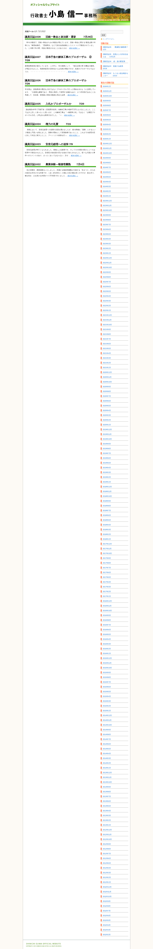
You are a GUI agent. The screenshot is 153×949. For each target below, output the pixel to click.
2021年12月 (107, 315)
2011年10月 (107, 896)
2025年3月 (107, 129)
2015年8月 (107, 677)
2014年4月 (107, 753)
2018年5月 (107, 520)
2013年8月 (107, 792)
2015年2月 (107, 706)
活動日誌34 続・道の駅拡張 (114, 61)
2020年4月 (107, 410)
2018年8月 (107, 506)
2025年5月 (107, 120)
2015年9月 (107, 672)
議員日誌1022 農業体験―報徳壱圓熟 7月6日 (54, 164)
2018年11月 (107, 491)
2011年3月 (107, 930)
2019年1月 (107, 482)
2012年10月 (107, 839)
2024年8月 (107, 163)
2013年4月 (107, 811)
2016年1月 (107, 653)
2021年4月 (107, 353)
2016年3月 (107, 644)
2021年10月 (107, 325)
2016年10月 (107, 611)
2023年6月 (107, 229)
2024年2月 (107, 191)
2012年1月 (107, 882)
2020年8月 (107, 391)
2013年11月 (107, 777)
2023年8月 (107, 220)
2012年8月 (107, 849)
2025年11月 (107, 91)
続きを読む (74, 48)
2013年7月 (107, 796)
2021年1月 (107, 367)
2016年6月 (107, 630)
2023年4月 (107, 239)
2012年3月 (107, 873)
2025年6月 (107, 115)
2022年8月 (107, 277)
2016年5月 (107, 634)
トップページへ (108, 39)
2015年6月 (107, 687)
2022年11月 (107, 263)
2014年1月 (107, 768)
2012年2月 (107, 877)
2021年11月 (107, 320)
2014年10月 (107, 725)
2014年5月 (107, 749)
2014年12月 (107, 715)
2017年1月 (107, 596)
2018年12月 (107, 487)
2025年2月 (107, 134)
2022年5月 (107, 291)
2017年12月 (107, 544)
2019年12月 (107, 429)
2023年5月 (107, 234)
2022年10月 (107, 267)
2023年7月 (107, 225)
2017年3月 (107, 587)
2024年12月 (107, 144)
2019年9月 (107, 444)
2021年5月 (107, 348)
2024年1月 (107, 196)
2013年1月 (107, 825)
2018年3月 (107, 529)
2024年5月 (107, 177)
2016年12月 (107, 601)
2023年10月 (107, 210)
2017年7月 (107, 568)
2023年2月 (107, 248)
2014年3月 (107, 758)
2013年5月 (107, 806)
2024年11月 (107, 148)
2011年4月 (107, 925)
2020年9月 (107, 387)
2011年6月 (107, 915)
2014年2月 (107, 763)
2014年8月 (107, 734)
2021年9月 (107, 329)
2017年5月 (107, 577)
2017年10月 (107, 553)
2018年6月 (107, 515)
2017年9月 (107, 558)
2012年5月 (107, 863)
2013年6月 (107, 801)
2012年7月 (107, 854)
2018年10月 (107, 496)
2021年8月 (107, 334)
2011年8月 (107, 906)
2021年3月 (107, 358)
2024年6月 (107, 172)
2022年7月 (107, 282)
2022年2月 (107, 306)
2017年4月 (107, 582)
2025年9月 (107, 101)
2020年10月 (107, 382)
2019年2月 (107, 477)
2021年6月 (107, 344)
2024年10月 (107, 153)
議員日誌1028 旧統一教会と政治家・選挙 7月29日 (59, 36)
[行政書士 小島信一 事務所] (76, 12)
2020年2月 (107, 420)
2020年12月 (107, 372)
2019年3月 (107, 472)
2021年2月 (107, 363)
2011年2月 (107, 935)
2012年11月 (107, 834)
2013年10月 (107, 782)
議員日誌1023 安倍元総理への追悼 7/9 (49, 144)
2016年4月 (107, 639)
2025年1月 (107, 139)
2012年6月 (107, 858)
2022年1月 (107, 310)
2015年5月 (107, 692)
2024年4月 (107, 182)
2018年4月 (107, 525)
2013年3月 (107, 815)
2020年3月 (107, 415)
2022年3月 (107, 301)
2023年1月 (107, 253)
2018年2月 (107, 534)
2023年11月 (107, 205)
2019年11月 (107, 434)
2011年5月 (107, 920)
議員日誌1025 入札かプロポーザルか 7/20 (54, 103)
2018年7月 (107, 510)
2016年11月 (107, 606)
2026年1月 (107, 86)
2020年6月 (107, 401)
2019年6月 (107, 458)
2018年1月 (107, 539)
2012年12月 (107, 830)
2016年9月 (107, 615)
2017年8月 (107, 563)
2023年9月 (107, 215)
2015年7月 (107, 682)
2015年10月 (107, 668)
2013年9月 (107, 787)
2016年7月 (107, 625)
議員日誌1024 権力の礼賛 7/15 (48, 124)
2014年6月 (107, 744)
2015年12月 (107, 658)
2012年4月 (107, 868)
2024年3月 (107, 186)
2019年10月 (107, 439)
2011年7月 (107, 911)
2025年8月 (107, 105)
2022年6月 (107, 286)
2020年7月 (107, 396)
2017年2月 (107, 591)
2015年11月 (107, 663)
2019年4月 (107, 468)
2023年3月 (107, 244)
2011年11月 (107, 892)
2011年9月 (107, 901)
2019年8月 (107, 448)
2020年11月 (107, 377)
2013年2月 (107, 820)
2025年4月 (107, 124)
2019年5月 (107, 463)
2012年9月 (107, 844)
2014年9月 (107, 730)
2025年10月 (107, 96)
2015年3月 (107, 701)
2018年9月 (107, 501)
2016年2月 (107, 649)
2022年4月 (107, 296)
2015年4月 (107, 696)
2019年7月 (107, 453)
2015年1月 (107, 711)
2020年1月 (107, 425)
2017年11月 (107, 549)
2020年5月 (107, 406)
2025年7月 (107, 110)
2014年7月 (107, 739)
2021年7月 (107, 339)
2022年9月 (107, 272)
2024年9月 (107, 158)
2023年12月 (107, 201)
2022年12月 (107, 258)
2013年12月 (107, 773)
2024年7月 (107, 167)
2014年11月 (107, 720)
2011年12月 (107, 887)
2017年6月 (107, 572)
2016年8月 (107, 620)
